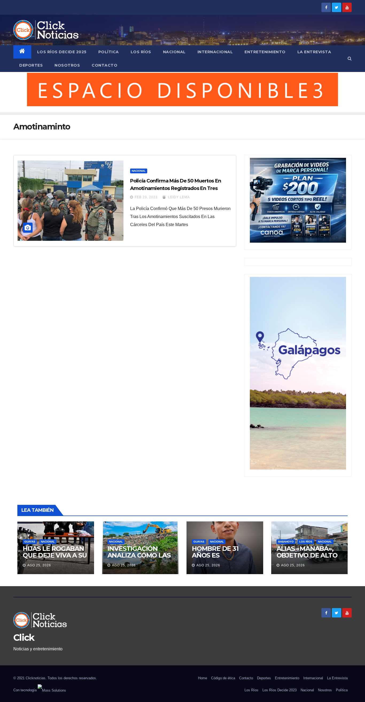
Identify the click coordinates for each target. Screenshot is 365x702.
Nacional (174, 51)
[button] (350, 58)
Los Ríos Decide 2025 (62, 51)
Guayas (29, 541)
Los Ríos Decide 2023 (279, 690)
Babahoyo (286, 541)
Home (202, 678)
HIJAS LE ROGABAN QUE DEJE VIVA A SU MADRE (55, 555)
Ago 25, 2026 (39, 565)
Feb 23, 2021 (146, 197)
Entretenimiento (265, 51)
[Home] (22, 52)
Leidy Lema (178, 197)
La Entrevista (314, 51)
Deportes (31, 65)
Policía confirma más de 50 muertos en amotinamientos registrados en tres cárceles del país (175, 188)
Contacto (104, 65)
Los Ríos (141, 51)
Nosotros (67, 65)
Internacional (215, 51)
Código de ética (223, 678)
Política (108, 51)
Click (23, 637)
